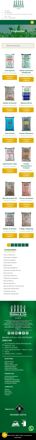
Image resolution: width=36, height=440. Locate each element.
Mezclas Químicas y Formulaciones (14, 286)
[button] (32, 22)
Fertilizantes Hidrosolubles (11, 288)
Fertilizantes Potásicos (10, 262)
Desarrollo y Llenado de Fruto (12, 270)
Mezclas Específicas (9, 283)
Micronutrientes (8, 273)
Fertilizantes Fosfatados (10, 257)
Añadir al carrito (10, 77)
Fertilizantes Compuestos (11, 278)
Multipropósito (8, 265)
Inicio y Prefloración (9, 255)
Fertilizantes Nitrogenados (11, 293)
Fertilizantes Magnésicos (11, 268)
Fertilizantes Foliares (10, 291)
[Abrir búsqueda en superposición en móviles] (18, 45)
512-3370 (7, 11)
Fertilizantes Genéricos (10, 275)
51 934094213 (8, 12)
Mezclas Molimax (8, 281)
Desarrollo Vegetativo (10, 260)
